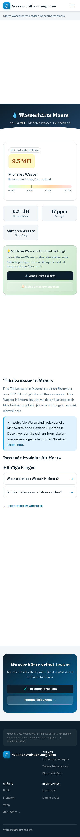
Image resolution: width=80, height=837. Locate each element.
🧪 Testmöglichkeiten (40, 689)
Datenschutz (50, 797)
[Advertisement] (40, 334)
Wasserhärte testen (55, 766)
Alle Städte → (12, 812)
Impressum (49, 790)
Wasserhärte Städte (25, 16)
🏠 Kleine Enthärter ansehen (40, 286)
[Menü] (72, 5)
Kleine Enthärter (52, 773)
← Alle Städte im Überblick (23, 506)
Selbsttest (15, 445)
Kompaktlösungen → (40, 700)
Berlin (6, 790)
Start (6, 16)
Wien (6, 805)
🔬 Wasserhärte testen (40, 275)
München (9, 797)
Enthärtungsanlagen (55, 759)
